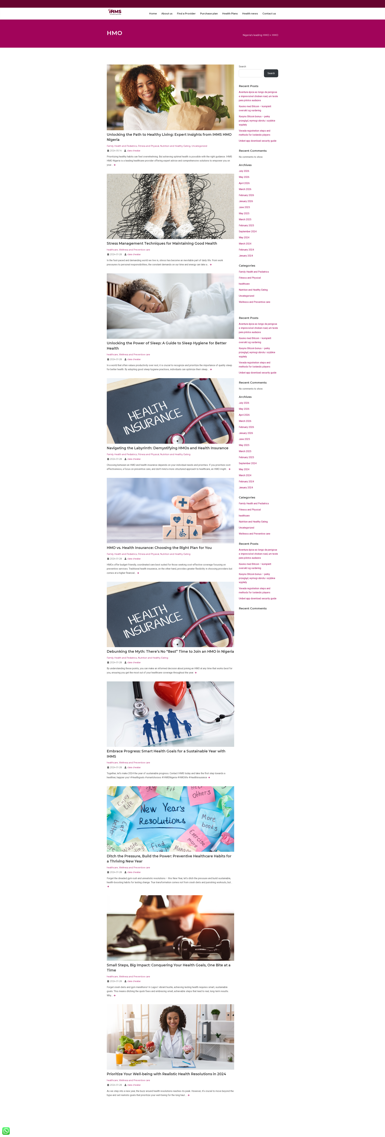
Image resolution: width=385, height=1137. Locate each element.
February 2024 (246, 249)
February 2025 (246, 225)
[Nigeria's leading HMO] (114, 11)
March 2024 (245, 243)
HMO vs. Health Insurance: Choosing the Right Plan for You (159, 548)
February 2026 (246, 195)
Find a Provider (186, 13)
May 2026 (244, 177)
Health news (250, 13)
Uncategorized (199, 146)
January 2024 (246, 255)
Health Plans (230, 13)
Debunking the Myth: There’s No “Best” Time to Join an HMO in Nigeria (170, 651)
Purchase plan (209, 13)
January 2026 (246, 201)
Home (153, 13)
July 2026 (244, 171)
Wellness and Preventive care (134, 249)
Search (242, 66)
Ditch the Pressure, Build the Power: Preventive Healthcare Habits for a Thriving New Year (169, 859)
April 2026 (244, 183)
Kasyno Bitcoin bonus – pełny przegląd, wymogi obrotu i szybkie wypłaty (257, 120)
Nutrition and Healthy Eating (175, 146)
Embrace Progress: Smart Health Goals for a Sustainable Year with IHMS (166, 754)
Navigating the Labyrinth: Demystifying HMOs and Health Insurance (167, 448)
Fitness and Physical (148, 146)
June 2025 (244, 207)
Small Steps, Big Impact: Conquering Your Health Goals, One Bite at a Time (169, 968)
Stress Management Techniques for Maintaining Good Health (162, 243)
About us (166, 13)
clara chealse (133, 150)
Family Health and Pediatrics (122, 146)
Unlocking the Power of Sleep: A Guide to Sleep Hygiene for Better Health (167, 345)
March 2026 (245, 189)
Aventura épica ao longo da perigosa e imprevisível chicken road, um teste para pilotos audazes (258, 96)
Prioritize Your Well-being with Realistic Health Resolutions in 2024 (166, 1074)
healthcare (112, 249)
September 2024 (248, 231)
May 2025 (244, 213)
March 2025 (245, 219)
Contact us (269, 13)
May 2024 (244, 237)
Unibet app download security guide (257, 140)
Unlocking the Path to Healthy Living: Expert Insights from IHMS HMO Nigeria (169, 137)
